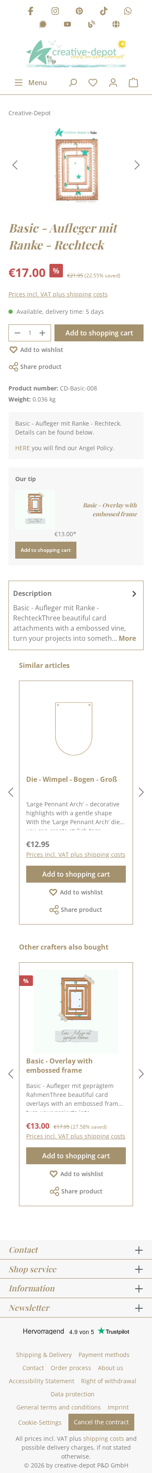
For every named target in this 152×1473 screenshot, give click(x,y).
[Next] (137, 165)
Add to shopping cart (99, 333)
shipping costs (103, 1438)
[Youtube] (67, 26)
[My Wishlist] (93, 82)
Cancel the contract (101, 1422)
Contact (33, 1368)
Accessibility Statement (41, 1381)
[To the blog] (91, 26)
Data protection (73, 1394)
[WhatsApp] (128, 12)
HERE (22, 448)
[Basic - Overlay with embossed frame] (35, 509)
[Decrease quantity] (17, 332)
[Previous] (14, 165)
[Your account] (113, 82)
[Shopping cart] (133, 82)
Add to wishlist (41, 350)
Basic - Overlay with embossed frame (110, 509)
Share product (41, 367)
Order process (71, 1368)
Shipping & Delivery (44, 1355)
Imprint (118, 1407)
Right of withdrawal (108, 1381)
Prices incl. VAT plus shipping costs (58, 294)
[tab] (76, 615)
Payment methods (104, 1355)
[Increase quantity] (43, 332)
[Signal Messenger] (43, 26)
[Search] (72, 82)
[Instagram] (55, 12)
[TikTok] (104, 12)
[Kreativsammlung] (116, 26)
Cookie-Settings (40, 1422)
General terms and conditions (58, 1407)
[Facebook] (31, 12)
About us (110, 1368)
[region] (76, 165)
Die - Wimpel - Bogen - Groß (71, 779)
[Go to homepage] (76, 53)
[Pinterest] (79, 12)
